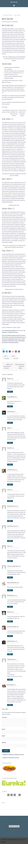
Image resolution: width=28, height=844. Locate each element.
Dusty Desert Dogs (14, 2)
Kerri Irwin (15, 21)
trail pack (15, 358)
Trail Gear (6, 358)
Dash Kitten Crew (11, 506)
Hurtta (3, 327)
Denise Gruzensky (11, 626)
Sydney (22, 839)
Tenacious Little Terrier (12, 566)
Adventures (7, 15)
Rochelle (9, 448)
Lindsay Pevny (11, 469)
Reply (10, 391)
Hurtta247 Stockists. (13, 332)
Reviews (17, 15)
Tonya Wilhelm (10, 396)
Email (3, 735)
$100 (6, 107)
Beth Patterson (11, 595)
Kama (8, 546)
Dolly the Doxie (11, 641)
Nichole (9, 378)
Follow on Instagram (15, 826)
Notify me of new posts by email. (11, 757)
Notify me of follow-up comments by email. (13, 754)
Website (4, 742)
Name (3, 729)
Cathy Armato (10, 659)
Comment (4, 717)
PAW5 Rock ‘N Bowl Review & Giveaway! (8, 366)
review (13, 356)
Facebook (4, 339)
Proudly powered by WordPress (8, 839)
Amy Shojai (10, 411)
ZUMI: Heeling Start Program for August (19, 366)
